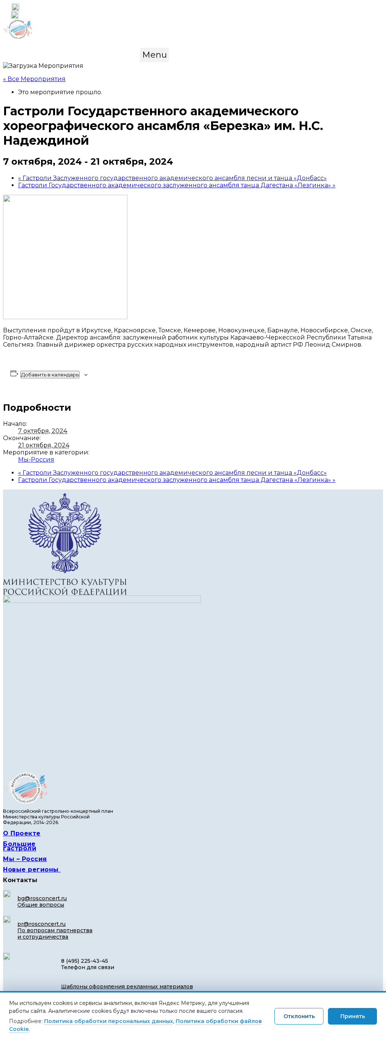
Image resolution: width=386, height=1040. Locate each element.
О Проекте (22, 833)
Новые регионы (32, 869)
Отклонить (299, 1016)
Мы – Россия (25, 859)
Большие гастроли (19, 846)
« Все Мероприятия (34, 79)
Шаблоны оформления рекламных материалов (127, 986)
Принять (352, 1016)
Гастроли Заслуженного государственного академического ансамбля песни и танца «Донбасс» (172, 178)
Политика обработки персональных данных (108, 1021)
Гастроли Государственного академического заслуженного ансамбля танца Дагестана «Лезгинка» (176, 185)
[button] (154, 55)
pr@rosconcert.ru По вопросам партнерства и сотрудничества (54, 930)
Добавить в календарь (50, 375)
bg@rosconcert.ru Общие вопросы (42, 901)
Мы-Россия (36, 459)
